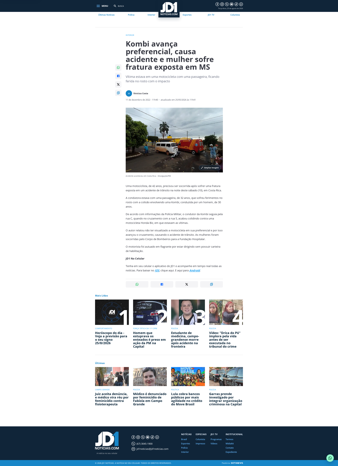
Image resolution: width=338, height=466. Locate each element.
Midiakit (230, 443)
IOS (157, 270)
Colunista (235, 14)
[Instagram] (222, 4)
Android (194, 270)
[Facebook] (217, 4)
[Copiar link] (118, 93)
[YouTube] (231, 4)
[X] (227, 4)
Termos (229, 439)
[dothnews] (237, 463)
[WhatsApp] (241, 4)
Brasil (184, 439)
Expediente (231, 452)
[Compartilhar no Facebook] (118, 76)
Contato (230, 447)
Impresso (200, 443)
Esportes (187, 14)
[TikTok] (236, 4)
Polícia (131, 14)
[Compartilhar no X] (118, 84)
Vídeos (214, 443)
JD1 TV (211, 14)
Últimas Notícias (106, 14)
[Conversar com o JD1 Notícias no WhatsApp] (330, 458)
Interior (151, 14)
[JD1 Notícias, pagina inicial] (107, 440)
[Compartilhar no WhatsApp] (118, 67)
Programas (216, 439)
